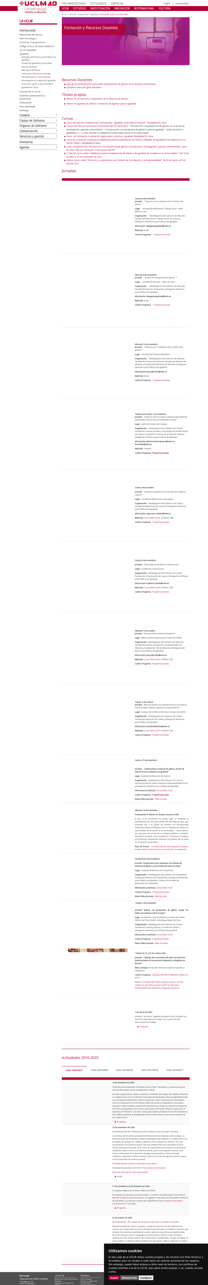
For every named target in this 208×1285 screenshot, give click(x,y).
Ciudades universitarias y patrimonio (32, 97)
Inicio (64, 14)
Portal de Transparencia (32, 42)
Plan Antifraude (27, 106)
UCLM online (86, 1283)
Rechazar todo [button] (129, 1277)
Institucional (27, 30)
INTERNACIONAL (144, 8)
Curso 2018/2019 (124, 1070)
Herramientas (182, 3)
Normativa (26, 142)
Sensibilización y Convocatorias (36, 77)
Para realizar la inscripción (154, 1168)
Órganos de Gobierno (33, 125)
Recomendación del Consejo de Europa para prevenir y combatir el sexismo (145, 1222)
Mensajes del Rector (30, 70)
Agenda (24, 147)
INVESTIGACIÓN (100, 8)
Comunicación (28, 131)
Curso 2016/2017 (174, 1070)
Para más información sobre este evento (130, 1172)
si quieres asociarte (173, 1200)
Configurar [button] (146, 1277)
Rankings (24, 110)
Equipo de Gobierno (32, 120)
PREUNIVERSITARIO (74, 3)
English (166, 3)
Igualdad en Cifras (29, 87)
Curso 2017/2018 (149, 1070)
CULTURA (164, 8)
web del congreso (120, 1197)
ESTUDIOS (79, 8)
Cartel (119, 1176)
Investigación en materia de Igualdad (38, 80)
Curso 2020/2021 (74, 1070)
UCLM (65, 8)
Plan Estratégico (28, 38)
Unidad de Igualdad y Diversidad (36, 63)
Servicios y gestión (31, 136)
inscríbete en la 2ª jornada (123, 1203)
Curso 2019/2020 (99, 1070)
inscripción (139, 1197)
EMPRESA (117, 3)
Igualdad (23, 53)
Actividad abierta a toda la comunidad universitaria (134, 1163)
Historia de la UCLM (29, 91)
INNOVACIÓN (122, 8)
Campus (24, 115)
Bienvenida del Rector (30, 34)
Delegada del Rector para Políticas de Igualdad (38, 58)
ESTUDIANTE (98, 3)
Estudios (85, 1275)
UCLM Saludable (27, 49)
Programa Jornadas (161, 234)
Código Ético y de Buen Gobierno (36, 45)
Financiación (25, 102)
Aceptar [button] (114, 1277)
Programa (121, 1122)
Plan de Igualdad (29, 66)
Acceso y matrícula (89, 1281)
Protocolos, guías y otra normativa (37, 83)
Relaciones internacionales (66, 1279)
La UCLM (26, 20)
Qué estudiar (86, 1279)
